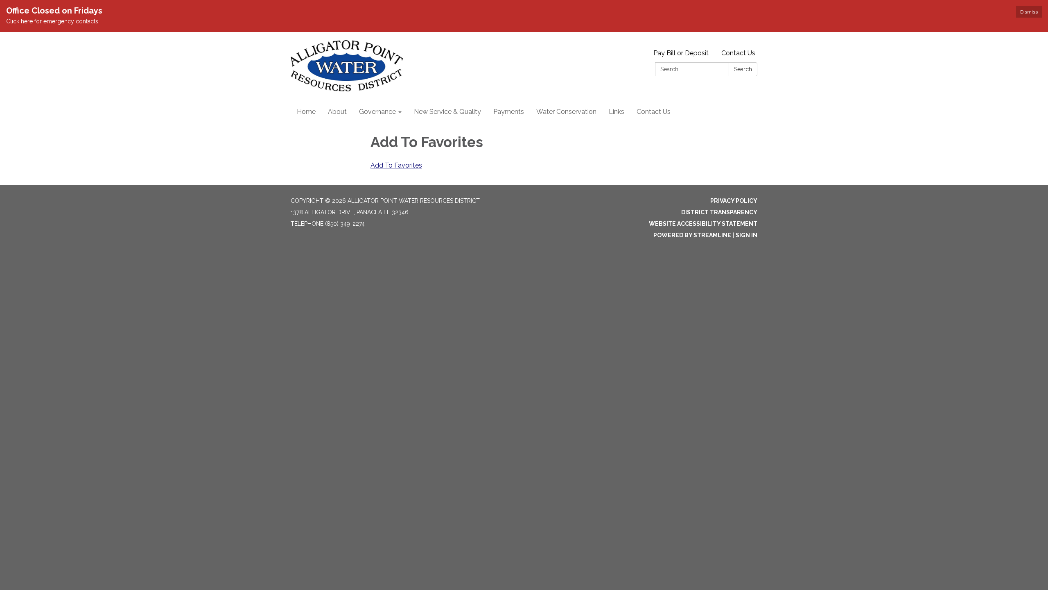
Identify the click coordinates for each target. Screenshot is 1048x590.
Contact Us (738, 53)
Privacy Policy (733, 200)
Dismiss (1029, 12)
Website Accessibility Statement (703, 223)
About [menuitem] (337, 112)
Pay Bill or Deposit (681, 53)
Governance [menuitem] (377, 112)
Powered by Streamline (692, 235)
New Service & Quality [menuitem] (447, 112)
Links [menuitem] (616, 112)
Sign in (746, 235)
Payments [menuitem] (508, 112)
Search (743, 69)
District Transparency (719, 212)
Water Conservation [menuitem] (566, 112)
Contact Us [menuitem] (654, 112)
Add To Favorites (396, 165)
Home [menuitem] (306, 112)
